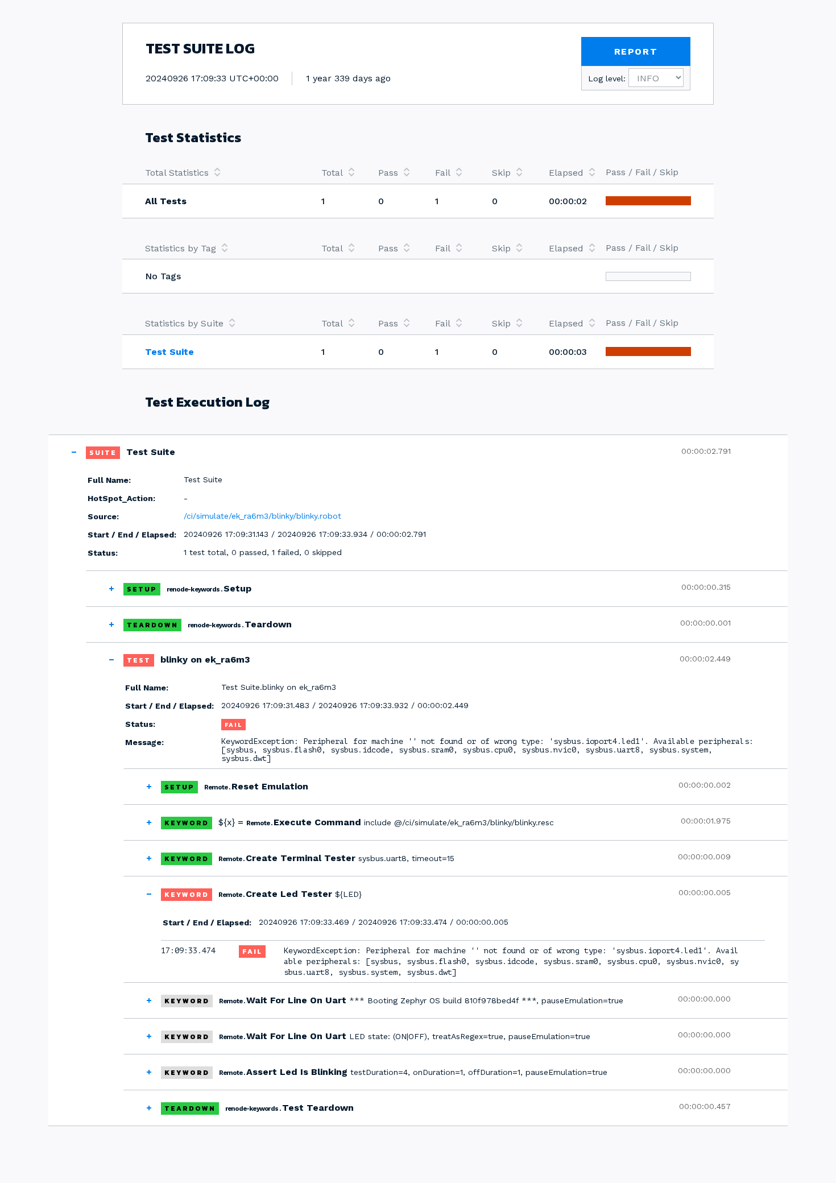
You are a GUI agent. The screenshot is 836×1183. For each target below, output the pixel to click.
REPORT (636, 51)
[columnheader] (221, 172)
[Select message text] (758, 961)
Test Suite (169, 351)
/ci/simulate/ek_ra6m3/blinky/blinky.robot (262, 515)
